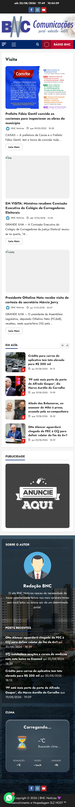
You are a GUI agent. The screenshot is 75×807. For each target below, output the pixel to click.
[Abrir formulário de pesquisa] (37, 44)
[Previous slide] (62, 345)
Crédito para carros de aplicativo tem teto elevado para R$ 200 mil (15, 362)
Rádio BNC (62, 44)
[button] (4, 44)
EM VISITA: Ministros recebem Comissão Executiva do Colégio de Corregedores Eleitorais (37, 177)
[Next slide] (67, 345)
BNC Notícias (17, 128)
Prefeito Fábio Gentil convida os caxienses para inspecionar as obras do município (37, 87)
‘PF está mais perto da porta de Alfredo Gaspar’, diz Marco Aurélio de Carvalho (15, 386)
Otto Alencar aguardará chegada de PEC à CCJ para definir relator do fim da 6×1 (15, 433)
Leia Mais (15, 147)
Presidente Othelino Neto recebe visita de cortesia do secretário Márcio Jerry (37, 271)
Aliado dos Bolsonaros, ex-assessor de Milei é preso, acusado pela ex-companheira (15, 410)
